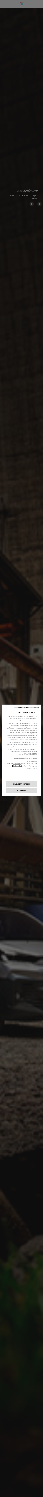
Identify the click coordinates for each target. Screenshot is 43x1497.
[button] (26, 707)
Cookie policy (17, 766)
